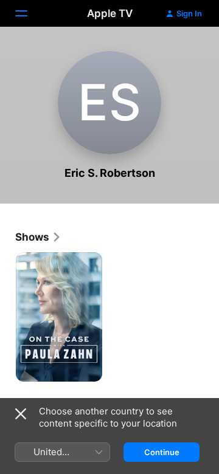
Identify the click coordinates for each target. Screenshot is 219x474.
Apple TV (110, 13)
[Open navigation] (28, 13)
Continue (161, 452)
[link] (38, 237)
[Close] (20, 413)
